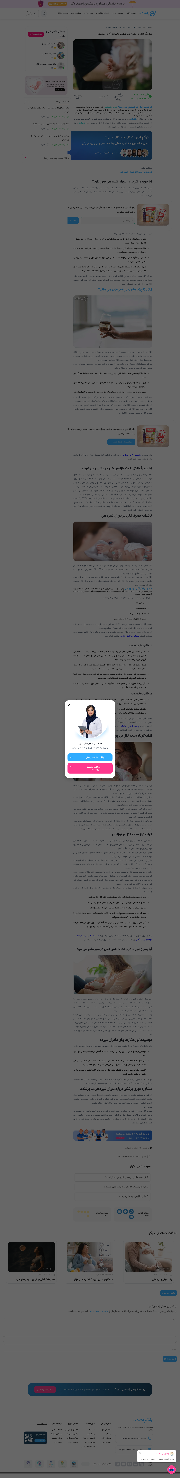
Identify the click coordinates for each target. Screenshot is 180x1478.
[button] (69, 704)
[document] (90, 739)
